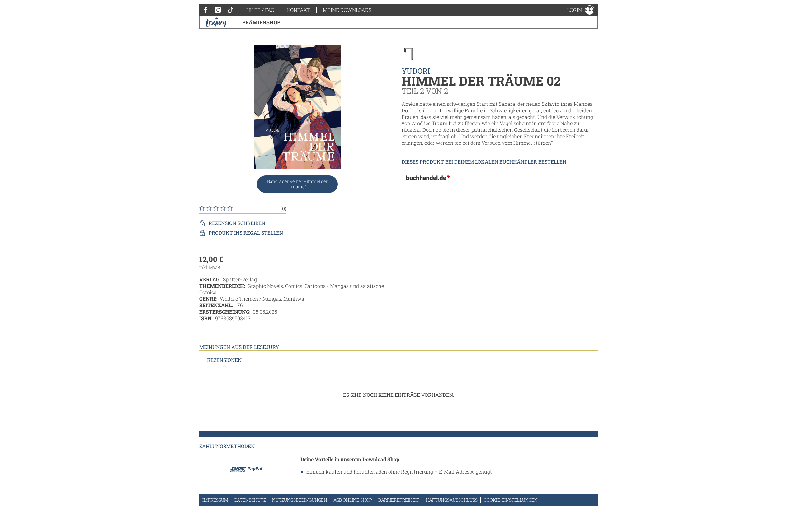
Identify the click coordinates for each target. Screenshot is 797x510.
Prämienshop (261, 22)
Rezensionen (224, 360)
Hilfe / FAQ (260, 10)
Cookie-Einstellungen (511, 500)
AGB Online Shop (352, 500)
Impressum (215, 500)
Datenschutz (250, 500)
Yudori (416, 71)
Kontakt (298, 10)
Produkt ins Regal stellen (246, 233)
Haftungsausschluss (452, 500)
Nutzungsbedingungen (299, 500)
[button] (581, 10)
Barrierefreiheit (398, 500)
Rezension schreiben (237, 223)
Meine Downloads (347, 10)
